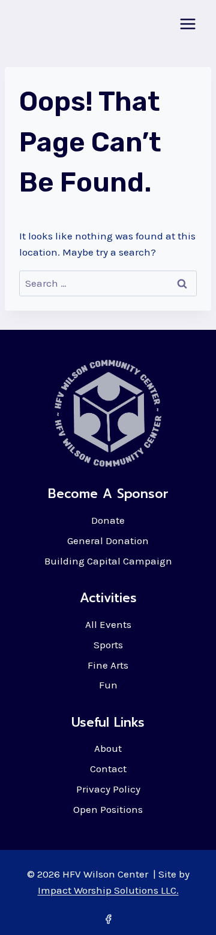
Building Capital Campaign (108, 561)
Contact (108, 769)
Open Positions (108, 809)
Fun (108, 685)
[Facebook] (108, 919)
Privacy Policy (108, 789)
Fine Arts (108, 665)
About (108, 748)
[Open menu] (187, 23)
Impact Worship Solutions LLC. (108, 890)
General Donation (108, 541)
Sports (108, 645)
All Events (108, 624)
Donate (108, 520)
